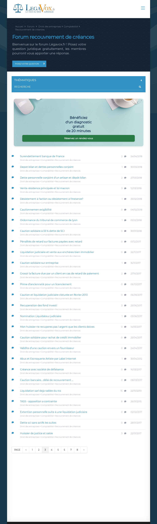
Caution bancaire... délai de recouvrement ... (46, 380)
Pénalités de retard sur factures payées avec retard (51, 241)
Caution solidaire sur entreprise (39, 262)
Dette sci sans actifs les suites (38, 422)
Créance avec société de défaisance (42, 369)
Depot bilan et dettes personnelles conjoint (47, 167)
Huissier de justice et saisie (36, 433)
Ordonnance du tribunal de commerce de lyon (48, 220)
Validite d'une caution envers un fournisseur (47, 348)
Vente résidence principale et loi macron (45, 188)
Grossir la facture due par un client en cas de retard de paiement (59, 273)
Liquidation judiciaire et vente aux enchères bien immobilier (57, 252)
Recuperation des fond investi (38, 305)
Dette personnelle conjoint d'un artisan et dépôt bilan (53, 177)
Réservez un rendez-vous (78, 138)
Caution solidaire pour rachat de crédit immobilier (50, 337)
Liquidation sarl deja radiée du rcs (40, 390)
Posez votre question (27, 64)
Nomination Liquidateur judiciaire (40, 316)
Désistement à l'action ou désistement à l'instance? (51, 198)
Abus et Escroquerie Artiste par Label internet (48, 358)
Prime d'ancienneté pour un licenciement (46, 284)
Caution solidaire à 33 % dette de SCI (42, 231)
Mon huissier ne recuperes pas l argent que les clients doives (57, 326)
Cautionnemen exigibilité (36, 209)
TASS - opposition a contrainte (38, 401)
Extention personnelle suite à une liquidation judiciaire (53, 412)
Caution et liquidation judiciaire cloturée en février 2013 (54, 294)
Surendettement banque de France (42, 156)
